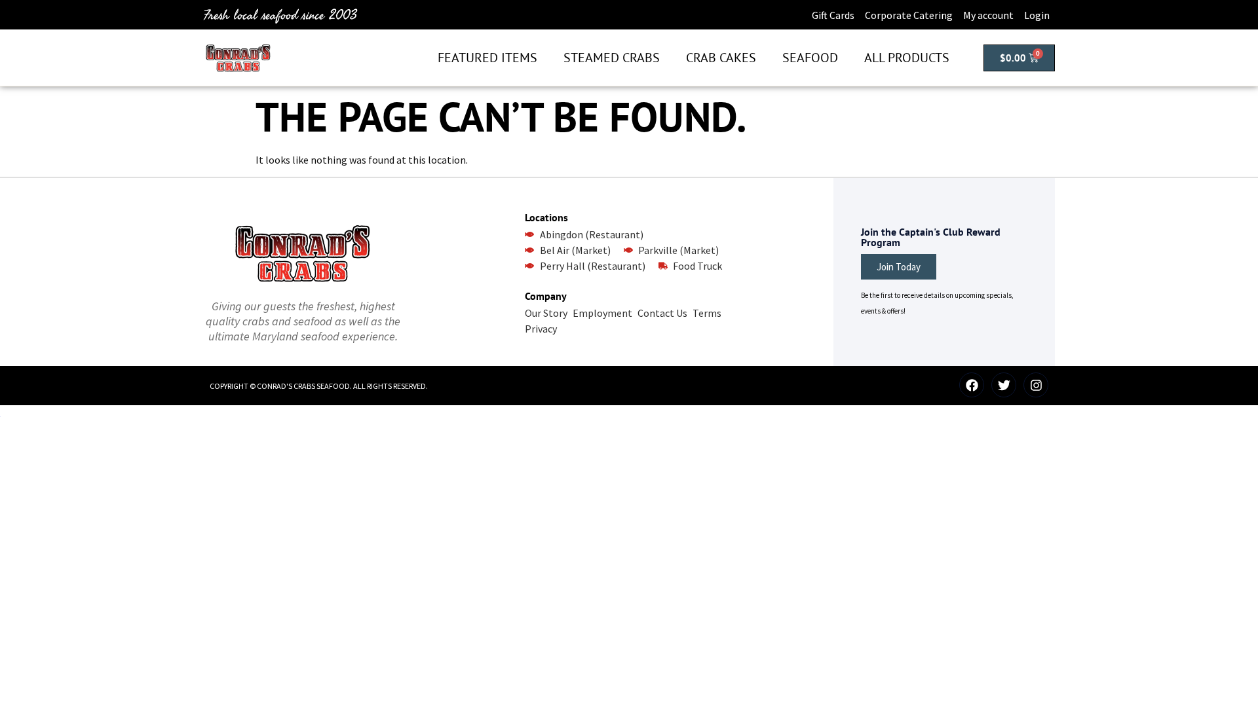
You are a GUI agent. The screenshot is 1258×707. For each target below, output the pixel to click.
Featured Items (487, 57)
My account (988, 15)
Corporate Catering (909, 15)
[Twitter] (1003, 384)
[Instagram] (1035, 384)
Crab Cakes (721, 57)
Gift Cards (833, 15)
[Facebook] (971, 384)
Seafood (810, 57)
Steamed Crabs (611, 57)
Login (1037, 15)
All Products (906, 57)
